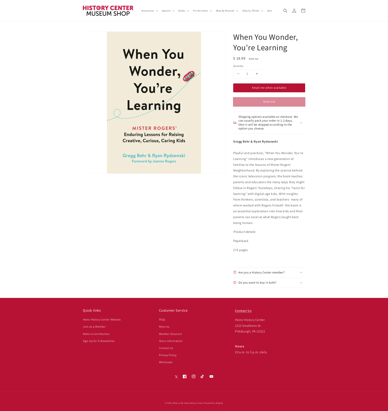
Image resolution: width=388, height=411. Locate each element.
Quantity (238, 66)
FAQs (162, 319)
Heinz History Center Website (102, 319)
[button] (285, 10)
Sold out (269, 101)
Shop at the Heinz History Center (188, 403)
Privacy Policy (168, 355)
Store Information (171, 341)
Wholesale (166, 362)
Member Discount (170, 334)
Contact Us (166, 348)
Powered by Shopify (213, 403)
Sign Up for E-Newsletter (99, 341)
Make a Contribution (96, 334)
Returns (164, 326)
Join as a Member (94, 326)
